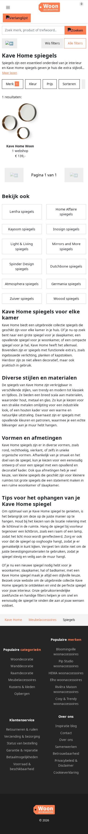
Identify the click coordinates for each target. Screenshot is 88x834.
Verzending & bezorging (22, 736)
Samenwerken (66, 747)
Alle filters (75, 43)
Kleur (33, 84)
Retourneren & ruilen (22, 729)
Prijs (50, 84)
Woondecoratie (22, 659)
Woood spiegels (66, 298)
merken (74, 639)
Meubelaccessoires (22, 680)
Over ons (66, 740)
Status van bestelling (22, 743)
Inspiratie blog (66, 726)
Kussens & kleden (22, 687)
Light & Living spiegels (22, 246)
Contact (66, 733)
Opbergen (22, 694)
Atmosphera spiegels (21, 284)
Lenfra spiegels (22, 211)
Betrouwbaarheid (66, 753)
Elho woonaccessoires (66, 680)
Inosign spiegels (66, 229)
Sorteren (69, 84)
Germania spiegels (66, 284)
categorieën (30, 649)
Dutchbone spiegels (66, 266)
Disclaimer (66, 765)
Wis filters (52, 43)
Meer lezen (9, 73)
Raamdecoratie (22, 673)
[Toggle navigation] (8, 7)
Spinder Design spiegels (21, 266)
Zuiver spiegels (22, 298)
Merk (12, 84)
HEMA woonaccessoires (66, 673)
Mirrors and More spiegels (66, 246)
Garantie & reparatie (22, 750)
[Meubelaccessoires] (9, 43)
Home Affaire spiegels (66, 212)
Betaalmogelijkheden (22, 757)
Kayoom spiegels (21, 229)
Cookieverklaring (66, 772)
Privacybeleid (64, 760)
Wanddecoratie (22, 666)
